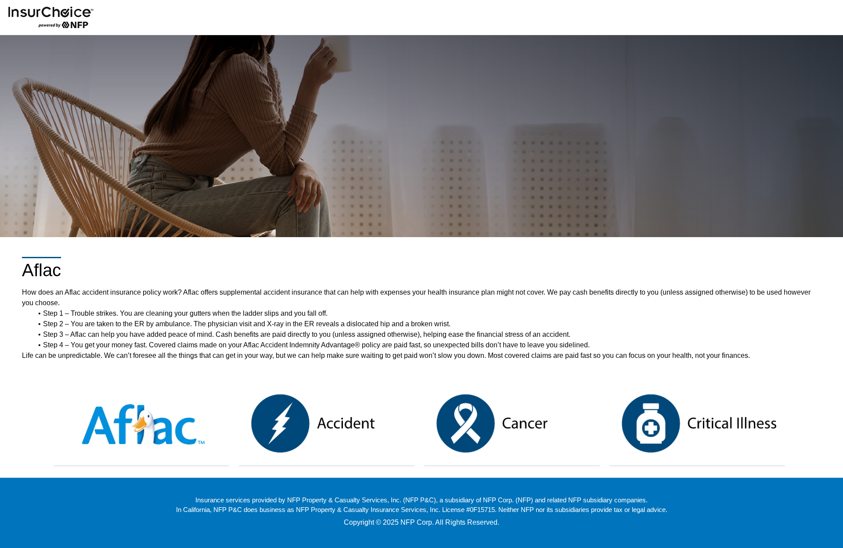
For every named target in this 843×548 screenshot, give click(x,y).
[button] (141, 422)
